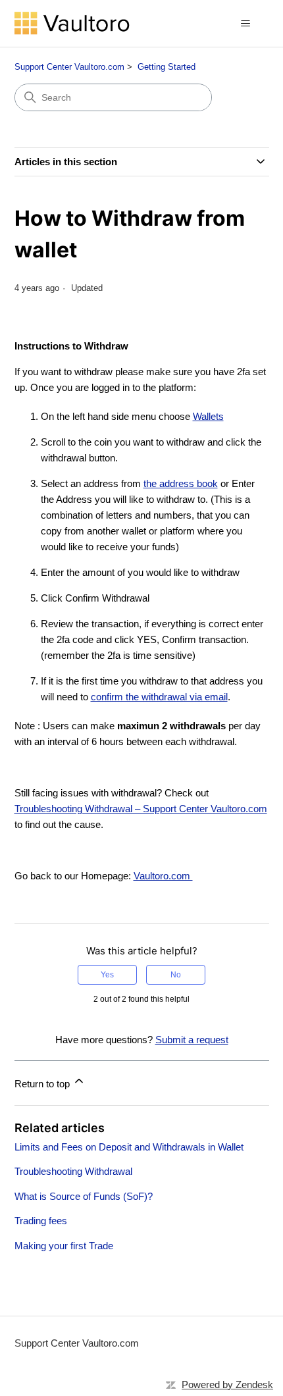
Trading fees (40, 1220)
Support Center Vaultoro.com (69, 67)
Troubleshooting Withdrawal (73, 1171)
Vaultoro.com (163, 875)
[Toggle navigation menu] (245, 23)
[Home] (72, 23)
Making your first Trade (63, 1245)
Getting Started (166, 67)
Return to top (43, 1083)
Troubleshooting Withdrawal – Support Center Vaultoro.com (140, 808)
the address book (180, 483)
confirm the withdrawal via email (159, 696)
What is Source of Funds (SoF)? (83, 1196)
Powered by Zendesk (227, 1384)
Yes (107, 974)
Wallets (208, 416)
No (175, 974)
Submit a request (191, 1039)
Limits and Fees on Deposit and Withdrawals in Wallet (129, 1146)
